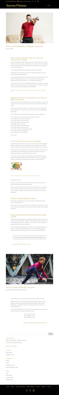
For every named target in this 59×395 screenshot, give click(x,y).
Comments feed (10, 377)
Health (11, 48)
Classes (38, 386)
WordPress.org (9, 379)
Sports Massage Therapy (21, 289)
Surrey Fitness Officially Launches (20, 287)
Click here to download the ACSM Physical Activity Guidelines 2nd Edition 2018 (28, 91)
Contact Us (29, 316)
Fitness (7, 48)
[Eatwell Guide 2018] (16, 170)
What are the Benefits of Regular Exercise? (24, 46)
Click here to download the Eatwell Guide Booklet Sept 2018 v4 (26, 175)
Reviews (43, 386)
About (12, 386)
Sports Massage (30, 386)
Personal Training (10, 289)
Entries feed (9, 375)
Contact (49, 386)
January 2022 (9, 352)
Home (7, 386)
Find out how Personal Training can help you (29, 237)
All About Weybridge (32, 393)
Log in (7, 373)
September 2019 (10, 354)
